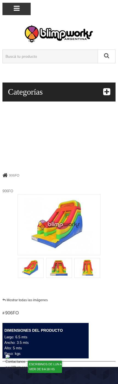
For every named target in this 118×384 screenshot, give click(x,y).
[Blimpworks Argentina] (59, 33)
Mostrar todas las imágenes (27, 300)
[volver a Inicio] (5, 175)
